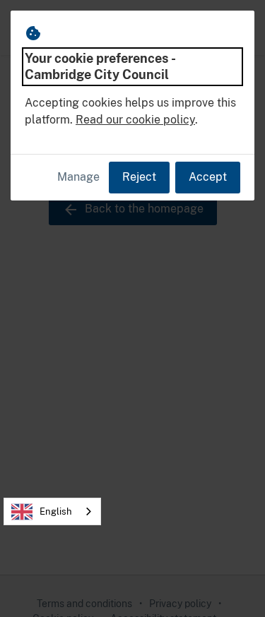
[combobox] (52, 511)
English (56, 511)
